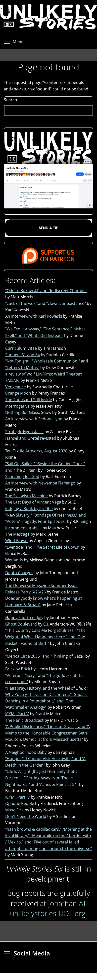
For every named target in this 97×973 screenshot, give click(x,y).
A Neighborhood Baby (26, 752)
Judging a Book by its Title (29, 508)
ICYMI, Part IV (17, 797)
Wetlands (14, 560)
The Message (17, 534)
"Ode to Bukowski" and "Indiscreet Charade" (46, 290)
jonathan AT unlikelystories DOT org (48, 908)
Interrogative (17, 406)
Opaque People (19, 803)
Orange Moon (18, 393)
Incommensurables (23, 528)
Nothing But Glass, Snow (28, 412)
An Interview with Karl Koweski (33, 316)
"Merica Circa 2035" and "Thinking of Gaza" (44, 656)
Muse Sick (14, 810)
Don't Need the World (25, 816)
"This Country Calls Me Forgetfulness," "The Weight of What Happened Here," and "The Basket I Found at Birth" (45, 637)
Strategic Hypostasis (24, 431)
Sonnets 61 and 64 (22, 354)
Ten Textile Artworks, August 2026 (36, 451)
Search (10, 99)
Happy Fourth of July (24, 617)
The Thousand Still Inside (28, 399)
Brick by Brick (17, 669)
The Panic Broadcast (24, 720)
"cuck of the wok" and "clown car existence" (45, 303)
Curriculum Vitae (21, 348)
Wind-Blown (16, 540)
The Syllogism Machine (26, 496)
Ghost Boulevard (21, 624)
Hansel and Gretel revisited (30, 438)
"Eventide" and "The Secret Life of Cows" (42, 547)
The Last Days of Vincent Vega (33, 502)
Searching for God (22, 476)
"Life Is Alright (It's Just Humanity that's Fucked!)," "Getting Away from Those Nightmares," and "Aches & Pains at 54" (41, 778)
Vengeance (15, 387)
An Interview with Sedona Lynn (33, 419)
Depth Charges (19, 572)
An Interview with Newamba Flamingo (40, 483)
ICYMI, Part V (17, 713)
